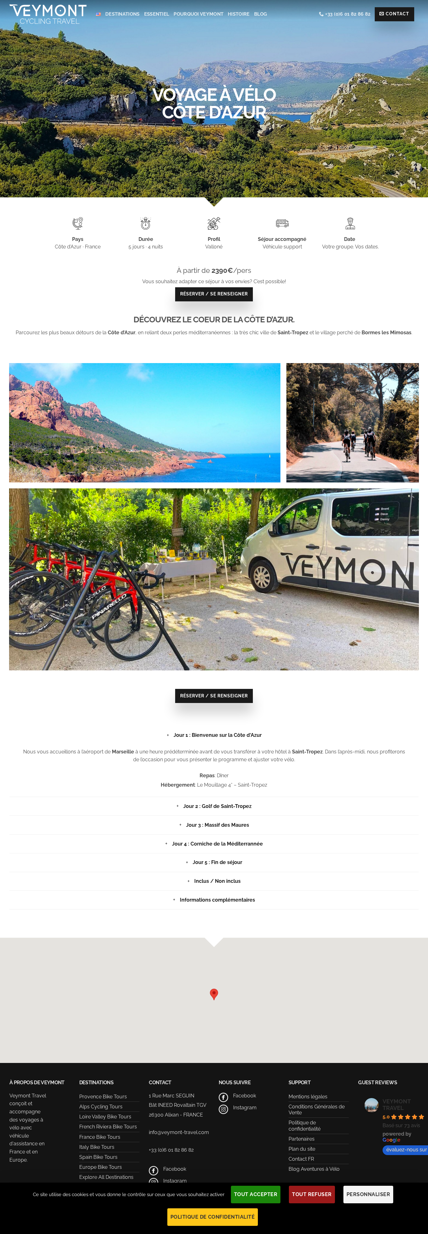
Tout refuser (312, 1194)
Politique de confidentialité (305, 1126)
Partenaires (302, 1139)
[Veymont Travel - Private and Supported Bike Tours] (47, 14)
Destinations (122, 14)
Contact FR (301, 1159)
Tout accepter (255, 1194)
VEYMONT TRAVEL (396, 1104)
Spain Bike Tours (98, 1157)
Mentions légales (308, 1097)
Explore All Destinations (106, 1177)
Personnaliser (368, 1194)
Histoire (238, 14)
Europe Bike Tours (100, 1167)
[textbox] (214, 333)
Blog (260, 14)
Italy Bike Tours (96, 1147)
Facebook (174, 1169)
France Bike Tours (99, 1137)
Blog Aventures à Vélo (314, 1169)
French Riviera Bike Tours (108, 1127)
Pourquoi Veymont (198, 14)
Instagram (175, 1181)
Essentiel (157, 14)
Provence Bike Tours (103, 1097)
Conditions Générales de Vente (317, 1110)
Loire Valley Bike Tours (105, 1117)
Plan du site (302, 1149)
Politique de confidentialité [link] (212, 1217)
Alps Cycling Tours (101, 1107)
